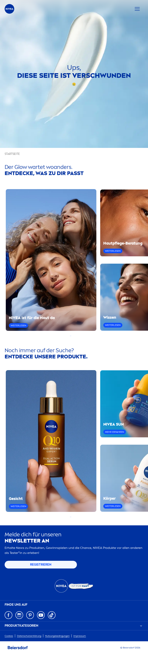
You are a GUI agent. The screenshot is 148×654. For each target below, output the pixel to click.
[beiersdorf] (18, 647)
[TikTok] (52, 615)
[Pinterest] (30, 615)
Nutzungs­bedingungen (57, 636)
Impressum (79, 636)
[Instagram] (19, 615)
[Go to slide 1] (70, 336)
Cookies (9, 636)
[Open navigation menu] (137, 9)
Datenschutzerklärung (29, 636)
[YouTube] (41, 615)
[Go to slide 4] (77, 336)
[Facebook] (8, 615)
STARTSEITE (12, 154)
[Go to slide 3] (75, 336)
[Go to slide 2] (73, 336)
